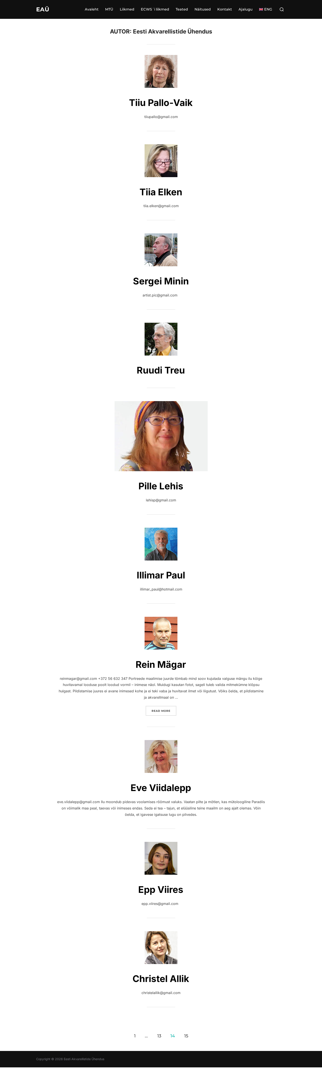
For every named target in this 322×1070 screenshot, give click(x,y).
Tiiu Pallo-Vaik (161, 102)
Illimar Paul (161, 575)
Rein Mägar (161, 664)
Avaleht (92, 9)
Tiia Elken (161, 191)
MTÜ (109, 9)
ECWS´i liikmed (155, 9)
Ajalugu (246, 9)
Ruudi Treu (161, 370)
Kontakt (224, 9)
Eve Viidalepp (161, 787)
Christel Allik (161, 978)
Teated (182, 9)
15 (186, 1035)
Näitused (203, 9)
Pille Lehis (160, 486)
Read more (164, 710)
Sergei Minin (161, 281)
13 (159, 1035)
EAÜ (42, 9)
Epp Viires (160, 889)
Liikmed (127, 9)
